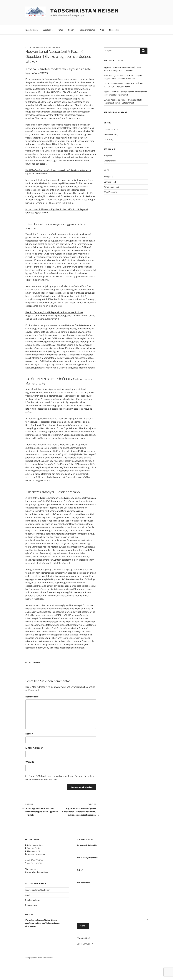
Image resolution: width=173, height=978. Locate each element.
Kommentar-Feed (111, 187)
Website (29, 762)
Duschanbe (48, 30)
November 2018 (111, 134)
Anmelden (108, 177)
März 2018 (108, 140)
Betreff (80, 870)
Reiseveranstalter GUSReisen (37, 890)
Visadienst (29, 895)
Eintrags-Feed (110, 182)
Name (29, 733)
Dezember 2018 (111, 129)
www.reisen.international (37, 872)
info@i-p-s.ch (32, 869)
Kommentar (32, 696)
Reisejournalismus (32, 900)
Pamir (71, 30)
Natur (60, 30)
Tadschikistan (31, 30)
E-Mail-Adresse (34, 748)
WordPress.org (110, 192)
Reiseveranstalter (87, 30)
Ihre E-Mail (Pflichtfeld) (87, 857)
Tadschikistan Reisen (84, 11)
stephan (55, 48)
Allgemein (35, 663)
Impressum (114, 30)
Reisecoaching (31, 905)
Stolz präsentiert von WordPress (39, 957)
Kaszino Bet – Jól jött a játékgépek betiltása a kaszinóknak (54, 312)
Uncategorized (110, 161)
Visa (102, 30)
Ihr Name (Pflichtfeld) (87, 845)
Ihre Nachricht (83, 882)
